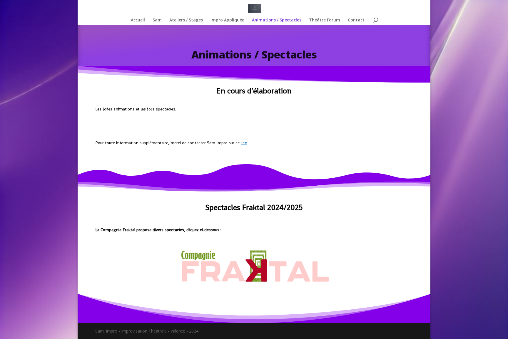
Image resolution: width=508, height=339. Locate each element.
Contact (356, 20)
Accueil (138, 20)
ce (241, 142)
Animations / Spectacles (276, 20)
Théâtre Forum (324, 20)
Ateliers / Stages (186, 20)
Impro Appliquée (227, 20)
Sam (157, 20)
